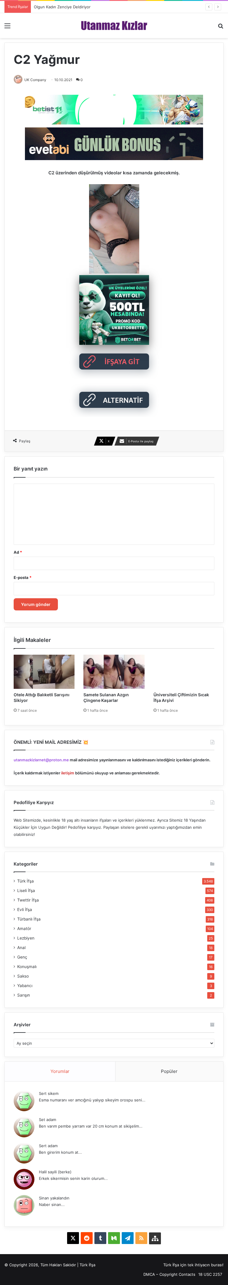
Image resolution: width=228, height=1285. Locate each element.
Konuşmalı (27, 966)
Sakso (23, 976)
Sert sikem (48, 1093)
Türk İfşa (25, 881)
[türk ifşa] (114, 25)
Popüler (169, 1071)
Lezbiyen (25, 938)
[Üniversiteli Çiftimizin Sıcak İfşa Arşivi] (183, 672)
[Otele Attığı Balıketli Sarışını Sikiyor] (44, 672)
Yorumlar (59, 1071)
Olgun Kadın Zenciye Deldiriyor (62, 6)
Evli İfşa (24, 909)
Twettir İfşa (28, 900)
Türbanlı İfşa (29, 919)
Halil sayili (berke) (55, 1171)
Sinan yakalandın (54, 1198)
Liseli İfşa (26, 890)
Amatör (24, 928)
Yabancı (24, 985)
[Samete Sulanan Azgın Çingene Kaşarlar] (113, 672)
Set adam (47, 1119)
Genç (22, 957)
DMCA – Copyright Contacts (169, 1274)
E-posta (22, 577)
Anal (21, 947)
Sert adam (48, 1145)
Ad (18, 552)
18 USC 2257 (210, 1274)
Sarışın (23, 995)
